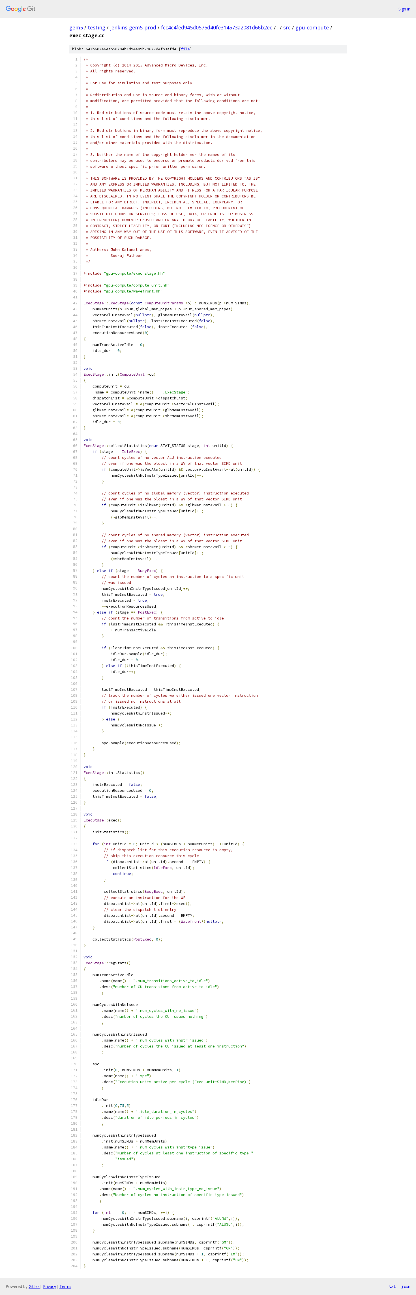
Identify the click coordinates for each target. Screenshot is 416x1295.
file (185, 49)
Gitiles (34, 1286)
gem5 (76, 27)
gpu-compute (312, 27)
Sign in (404, 9)
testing (96, 27)
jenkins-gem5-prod (133, 27)
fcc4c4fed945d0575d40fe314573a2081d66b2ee (217, 27)
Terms (65, 1286)
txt (392, 1286)
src (287, 27)
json (405, 1286)
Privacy (49, 1286)
